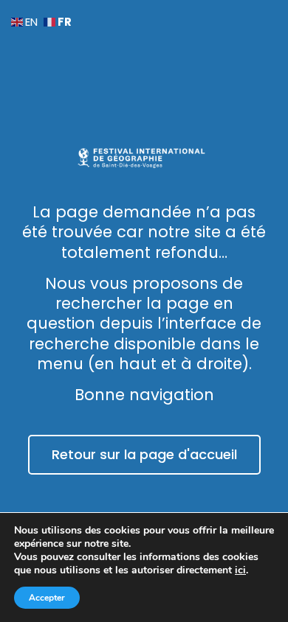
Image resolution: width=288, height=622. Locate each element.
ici (240, 570)
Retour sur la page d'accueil (144, 454)
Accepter (47, 598)
